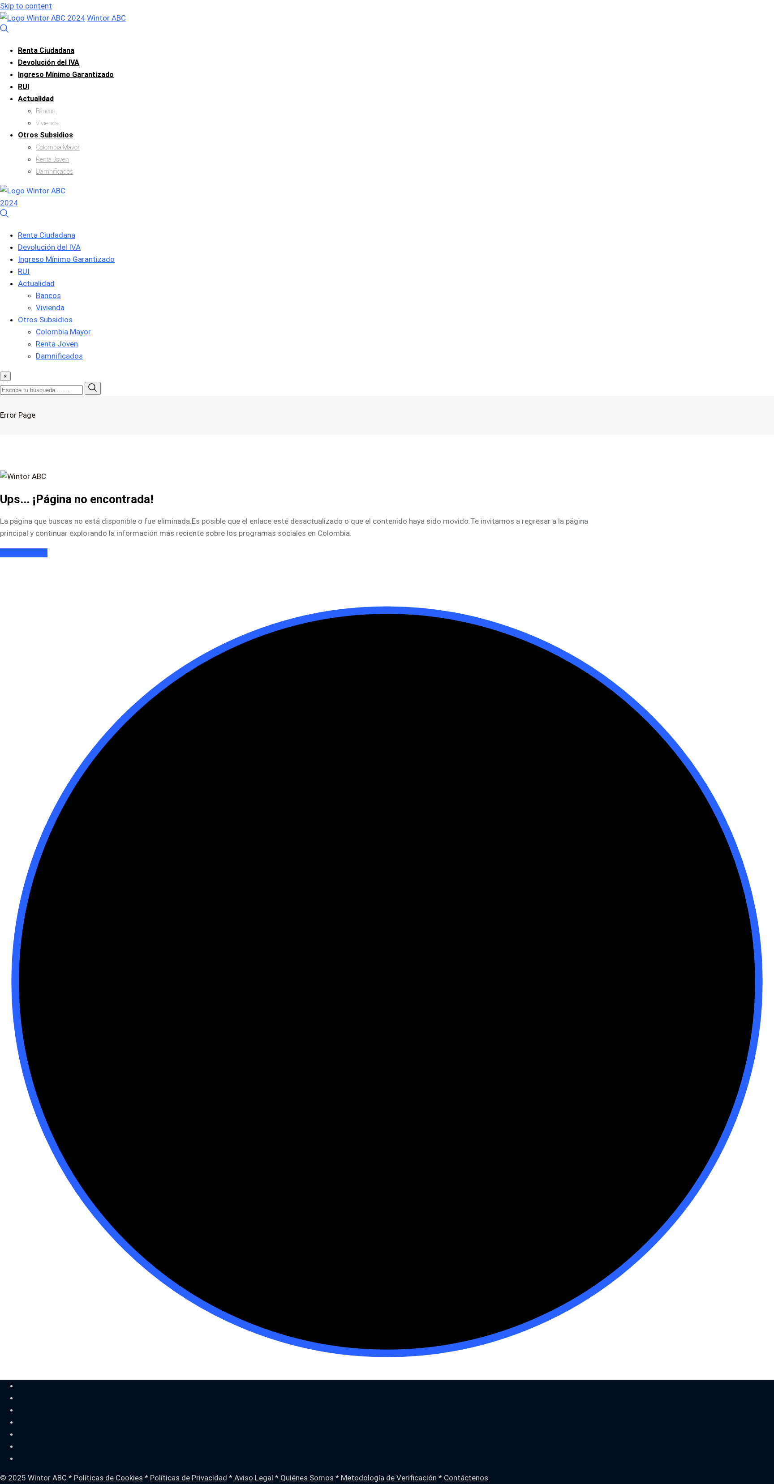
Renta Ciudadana (46, 50)
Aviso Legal (253, 1477)
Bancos (45, 111)
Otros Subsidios (45, 135)
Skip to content (26, 5)
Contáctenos (466, 1477)
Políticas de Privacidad (188, 1477)
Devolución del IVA (48, 62)
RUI (23, 86)
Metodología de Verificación (389, 1477)
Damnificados (54, 171)
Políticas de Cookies (108, 1477)
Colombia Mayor (58, 147)
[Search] (4, 30)
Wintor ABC (106, 17)
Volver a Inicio (23, 552)
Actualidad (36, 98)
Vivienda (47, 123)
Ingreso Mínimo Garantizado (66, 74)
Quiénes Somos (307, 1477)
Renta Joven (52, 159)
